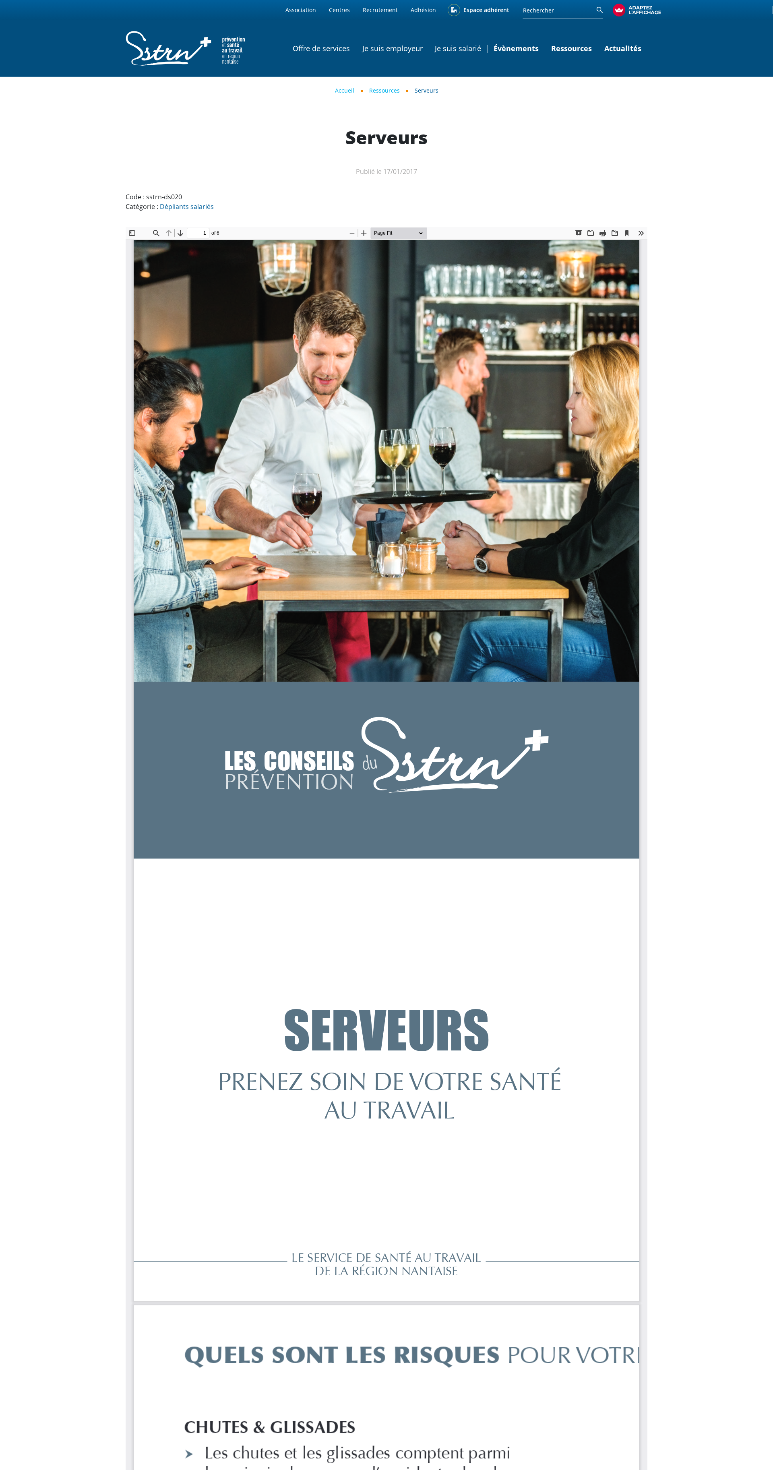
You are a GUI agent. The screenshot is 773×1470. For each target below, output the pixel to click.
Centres (339, 10)
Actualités (622, 48)
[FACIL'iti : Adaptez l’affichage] (637, 10)
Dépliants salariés (187, 206)
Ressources (384, 90)
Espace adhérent (486, 10)
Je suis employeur (392, 48)
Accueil (344, 90)
